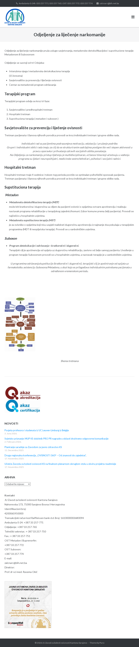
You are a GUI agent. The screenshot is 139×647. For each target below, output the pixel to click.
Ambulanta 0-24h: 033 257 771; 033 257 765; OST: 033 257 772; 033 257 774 (55, 3)
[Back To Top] (130, 638)
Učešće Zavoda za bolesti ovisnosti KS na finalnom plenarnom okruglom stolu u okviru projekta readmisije (60, 463)
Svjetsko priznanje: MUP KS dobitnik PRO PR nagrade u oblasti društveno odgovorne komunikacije (56, 438)
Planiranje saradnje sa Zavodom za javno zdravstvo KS (33, 447)
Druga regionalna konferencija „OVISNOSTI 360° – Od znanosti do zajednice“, (45, 455)
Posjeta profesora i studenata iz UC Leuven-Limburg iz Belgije (37, 430)
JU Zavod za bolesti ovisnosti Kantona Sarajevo (64, 642)
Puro (102, 642)
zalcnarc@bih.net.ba (109, 3)
